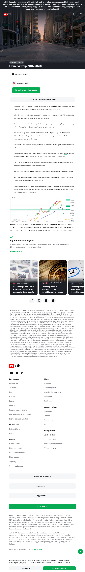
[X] (53, 300)
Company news (50, 439)
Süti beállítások (36, 549)
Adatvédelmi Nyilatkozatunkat (23, 564)
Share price (48, 420)
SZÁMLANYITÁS (42, 506)
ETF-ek (12, 396)
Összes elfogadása (59, 568)
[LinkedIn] (39, 300)
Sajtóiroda (48, 401)
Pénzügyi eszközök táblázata (21, 414)
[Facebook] (46, 300)
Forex (11, 401)
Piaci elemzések (15, 448)
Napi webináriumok (17, 452)
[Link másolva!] (32, 300)
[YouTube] (11, 373)
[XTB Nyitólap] (6, 14)
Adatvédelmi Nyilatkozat (53, 443)
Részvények (14, 383)
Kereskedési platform (52, 392)
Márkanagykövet (50, 388)
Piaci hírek (48, 411)
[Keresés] (74, 14)
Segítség (12, 461)
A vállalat (47, 383)
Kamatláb (13, 433)
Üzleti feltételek (50, 435)
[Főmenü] (80, 14)
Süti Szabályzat (50, 448)
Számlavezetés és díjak (18, 410)
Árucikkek (13, 388)
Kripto (11, 392)
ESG (45, 424)
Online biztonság (16, 466)
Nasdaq (71, 145)
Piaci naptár (14, 457)
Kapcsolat (48, 396)
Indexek (12, 405)
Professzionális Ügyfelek (19, 419)
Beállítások (26, 568)
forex (65, 153)
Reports (47, 416)
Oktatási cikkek (15, 443)
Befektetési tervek (16, 429)
